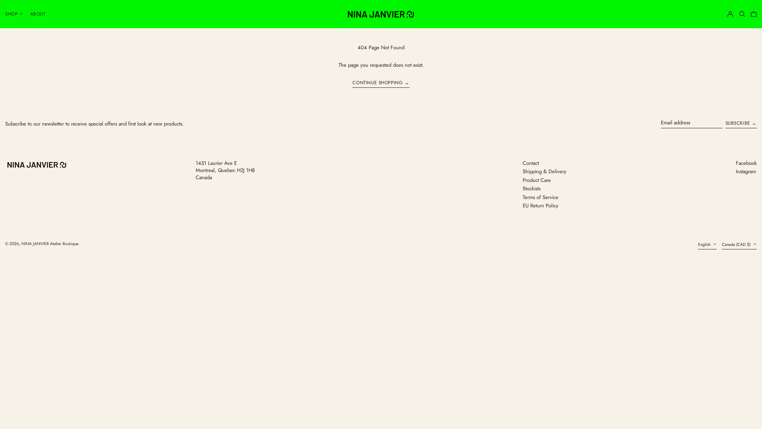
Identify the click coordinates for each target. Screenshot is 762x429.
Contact (531, 163)
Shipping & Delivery (544, 171)
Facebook (746, 163)
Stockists (532, 188)
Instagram (746, 171)
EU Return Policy (540, 205)
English (705, 244)
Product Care (537, 180)
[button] (742, 14)
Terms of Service (540, 197)
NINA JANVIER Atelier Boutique (49, 244)
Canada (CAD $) (737, 244)
